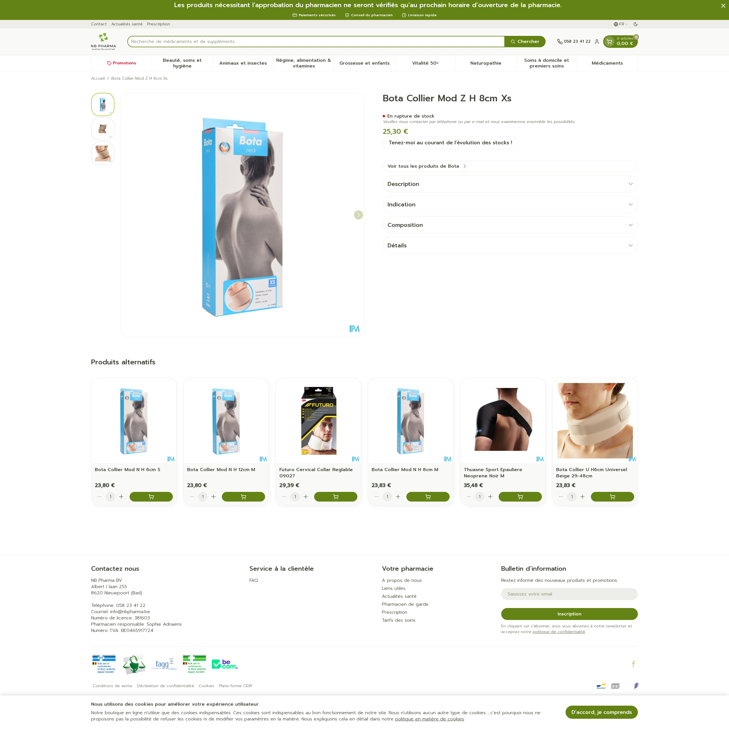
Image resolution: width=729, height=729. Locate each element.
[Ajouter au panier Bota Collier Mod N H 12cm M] (243, 497)
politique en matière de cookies (429, 719)
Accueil (98, 78)
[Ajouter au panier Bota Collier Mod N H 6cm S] (151, 497)
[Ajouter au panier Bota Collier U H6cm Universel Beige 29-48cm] (612, 497)
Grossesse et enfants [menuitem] (367, 64)
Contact (99, 24)
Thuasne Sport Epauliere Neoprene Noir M (493, 472)
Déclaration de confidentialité (165, 686)
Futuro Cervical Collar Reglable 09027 (316, 472)
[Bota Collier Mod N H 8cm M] (410, 420)
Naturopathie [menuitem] (493, 64)
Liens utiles (394, 588)
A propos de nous (402, 580)
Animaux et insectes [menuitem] (246, 64)
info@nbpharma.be (130, 611)
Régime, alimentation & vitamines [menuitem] (305, 63)
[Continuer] (358, 214)
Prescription (158, 24)
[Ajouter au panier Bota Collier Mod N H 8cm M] (428, 497)
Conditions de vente (112, 686)
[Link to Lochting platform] (636, 686)
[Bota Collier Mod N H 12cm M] (226, 420)
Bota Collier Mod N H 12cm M (221, 469)
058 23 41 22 (131, 605)
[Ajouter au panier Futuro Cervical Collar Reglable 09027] (335, 497)
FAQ (253, 580)
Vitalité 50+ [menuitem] (433, 64)
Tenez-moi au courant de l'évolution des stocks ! (450, 143)
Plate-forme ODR (235, 686)
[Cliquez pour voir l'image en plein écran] (242, 215)
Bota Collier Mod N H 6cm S (127, 469)
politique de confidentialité (559, 632)
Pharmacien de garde (405, 604)
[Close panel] (723, 5)
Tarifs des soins (398, 620)
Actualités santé (127, 24)
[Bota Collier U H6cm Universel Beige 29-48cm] (595, 420)
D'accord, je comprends (602, 712)
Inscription (569, 614)
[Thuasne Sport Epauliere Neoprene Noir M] (502, 420)
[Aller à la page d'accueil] (103, 41)
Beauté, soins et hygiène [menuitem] (187, 63)
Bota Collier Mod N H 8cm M (405, 469)
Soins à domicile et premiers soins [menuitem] (550, 63)
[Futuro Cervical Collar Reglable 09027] (318, 420)
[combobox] (316, 41)
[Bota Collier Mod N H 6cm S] (133, 420)
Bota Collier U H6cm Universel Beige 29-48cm (591, 472)
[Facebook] (633, 664)
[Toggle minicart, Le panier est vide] (609, 41)
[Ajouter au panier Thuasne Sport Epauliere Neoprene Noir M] (520, 497)
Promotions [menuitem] (124, 63)
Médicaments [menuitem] (615, 64)
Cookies (206, 686)
